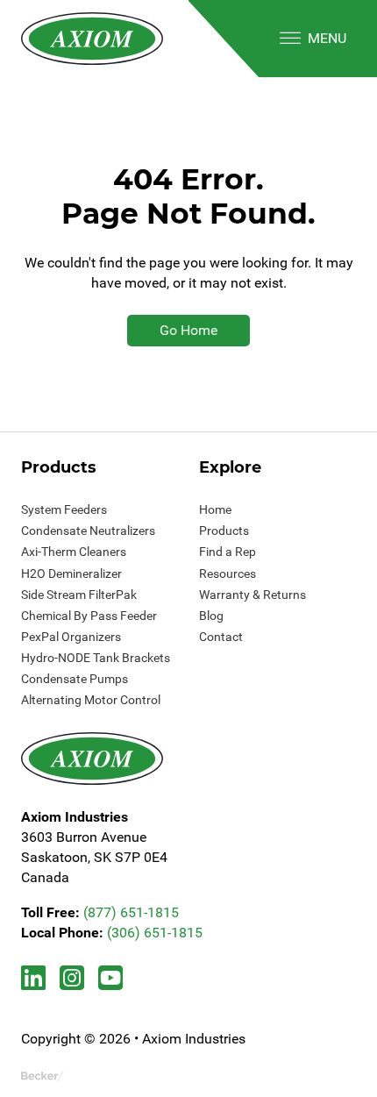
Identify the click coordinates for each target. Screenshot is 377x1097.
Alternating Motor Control (90, 700)
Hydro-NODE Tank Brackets (95, 658)
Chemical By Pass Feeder (89, 616)
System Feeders (64, 509)
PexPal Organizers (71, 637)
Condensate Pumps (74, 679)
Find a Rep (227, 552)
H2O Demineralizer (71, 573)
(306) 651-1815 (155, 932)
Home (215, 509)
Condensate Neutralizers (88, 531)
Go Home (188, 330)
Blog (211, 616)
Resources (227, 573)
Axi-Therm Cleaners (73, 552)
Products (224, 531)
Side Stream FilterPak (79, 595)
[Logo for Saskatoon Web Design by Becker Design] (42, 1075)
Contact (221, 637)
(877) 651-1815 (131, 912)
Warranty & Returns (252, 595)
